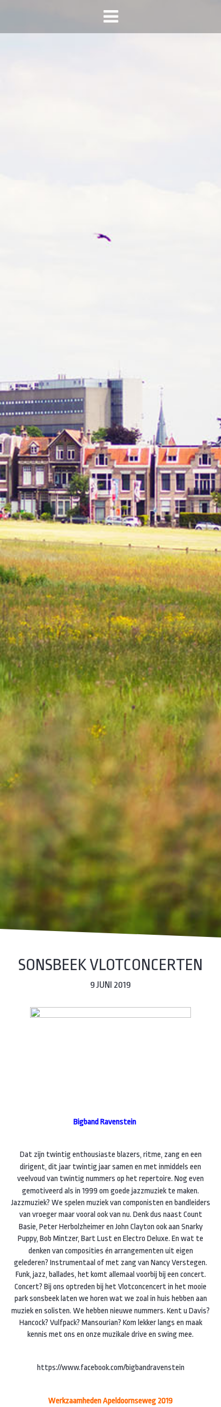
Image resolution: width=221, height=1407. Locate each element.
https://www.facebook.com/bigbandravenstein (111, 1367)
